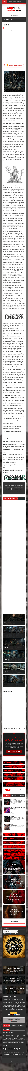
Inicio (15, 728)
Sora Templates (13, 1060)
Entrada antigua (21, 728)
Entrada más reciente (8, 728)
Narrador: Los (15, 1025)
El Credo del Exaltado (7, 32)
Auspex (12, 824)
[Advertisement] (14, 47)
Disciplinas (13, 799)
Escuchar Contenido (14, 65)
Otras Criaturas (14, 921)
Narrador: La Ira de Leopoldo (14, 1)
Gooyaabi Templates (14, 1061)
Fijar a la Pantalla (14, 751)
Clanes (12, 816)
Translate (14, 933)
